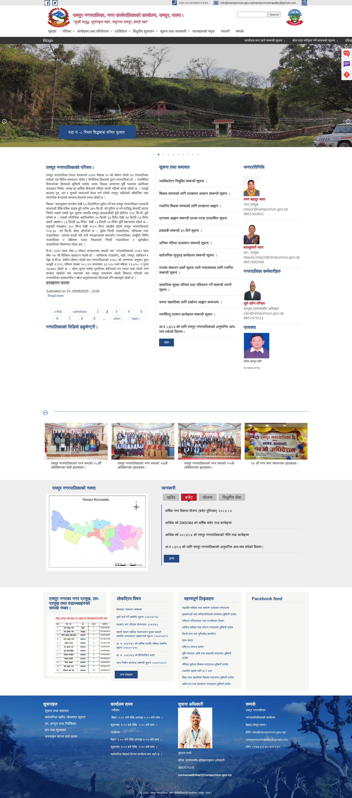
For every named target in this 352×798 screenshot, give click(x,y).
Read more (56, 295)
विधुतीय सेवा (232, 497)
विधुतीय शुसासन (143, 31)
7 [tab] (183, 154)
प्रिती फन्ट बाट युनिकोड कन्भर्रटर (199, 633)
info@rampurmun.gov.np (268, 732)
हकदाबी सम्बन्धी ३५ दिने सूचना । (180, 231)
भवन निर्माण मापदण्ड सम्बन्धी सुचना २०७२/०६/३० (141, 662)
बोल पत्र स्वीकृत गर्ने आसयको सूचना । (293, 40)
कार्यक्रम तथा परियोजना (93, 31)
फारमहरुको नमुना (203, 31)
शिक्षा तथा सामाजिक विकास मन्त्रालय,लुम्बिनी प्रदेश (208, 677)
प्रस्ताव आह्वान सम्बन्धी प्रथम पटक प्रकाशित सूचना (193, 218)
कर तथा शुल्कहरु (55, 730)
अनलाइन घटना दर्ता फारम (61, 737)
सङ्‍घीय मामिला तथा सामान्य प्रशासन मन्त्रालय (205, 607)
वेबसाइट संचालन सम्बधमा (129, 609)
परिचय (67, 31)
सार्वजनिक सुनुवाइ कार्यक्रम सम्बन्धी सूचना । (188, 255)
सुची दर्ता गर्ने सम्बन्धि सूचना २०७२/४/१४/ (137, 617)
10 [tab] (197, 154)
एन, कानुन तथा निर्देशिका (60, 724)
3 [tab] (163, 154)
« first (58, 311)
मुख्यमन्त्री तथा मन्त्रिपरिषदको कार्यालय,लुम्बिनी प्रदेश (209, 614)
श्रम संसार (187, 640)
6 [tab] (178, 154)
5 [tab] (173, 154)
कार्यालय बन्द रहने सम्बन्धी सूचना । (242, 40)
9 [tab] (192, 154)
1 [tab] (153, 154)
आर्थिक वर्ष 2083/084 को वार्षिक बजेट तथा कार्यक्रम (198, 523)
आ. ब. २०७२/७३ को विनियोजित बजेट (135, 655)
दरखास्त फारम (57, 282)
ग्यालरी (225, 31)
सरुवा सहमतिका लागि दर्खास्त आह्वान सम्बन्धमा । (190, 302)
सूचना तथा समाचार (57, 711)
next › (117, 318)
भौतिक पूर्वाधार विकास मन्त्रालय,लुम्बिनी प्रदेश (205, 664)
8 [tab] (187, 154)
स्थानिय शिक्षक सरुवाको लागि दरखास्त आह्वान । (190, 206)
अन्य (171, 558)
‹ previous (79, 311)
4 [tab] (168, 154)
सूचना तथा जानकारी (173, 31)
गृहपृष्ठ (52, 31)
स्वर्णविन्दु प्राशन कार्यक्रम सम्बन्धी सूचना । (187, 314)
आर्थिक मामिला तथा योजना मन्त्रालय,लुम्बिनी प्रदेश (207, 627)
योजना (208, 497)
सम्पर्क (240, 31)
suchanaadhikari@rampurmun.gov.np (205, 775)
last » (136, 318)
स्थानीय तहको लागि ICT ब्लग (197, 671)
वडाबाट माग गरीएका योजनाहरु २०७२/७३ (137, 624)
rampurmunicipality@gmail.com (267, 739)
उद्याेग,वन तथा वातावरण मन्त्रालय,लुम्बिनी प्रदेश (206, 684)
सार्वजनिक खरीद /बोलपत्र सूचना (65, 717)
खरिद (171, 497)
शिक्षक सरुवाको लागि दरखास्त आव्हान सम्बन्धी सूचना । (195, 194)
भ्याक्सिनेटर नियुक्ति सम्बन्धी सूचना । (183, 181)
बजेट (189, 497)
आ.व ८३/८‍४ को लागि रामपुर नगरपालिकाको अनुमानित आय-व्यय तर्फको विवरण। (214, 547)
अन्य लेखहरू (126, 674)
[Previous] (4, 121)
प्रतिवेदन (121, 31)
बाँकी (166, 342)
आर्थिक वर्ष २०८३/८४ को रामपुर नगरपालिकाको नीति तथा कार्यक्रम (207, 535)
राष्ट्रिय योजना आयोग (193, 646)
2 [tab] (158, 154)
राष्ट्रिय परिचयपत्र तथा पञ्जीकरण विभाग (203, 620)
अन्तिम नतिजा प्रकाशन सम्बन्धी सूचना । (185, 243)
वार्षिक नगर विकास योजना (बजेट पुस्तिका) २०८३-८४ (198, 511)
